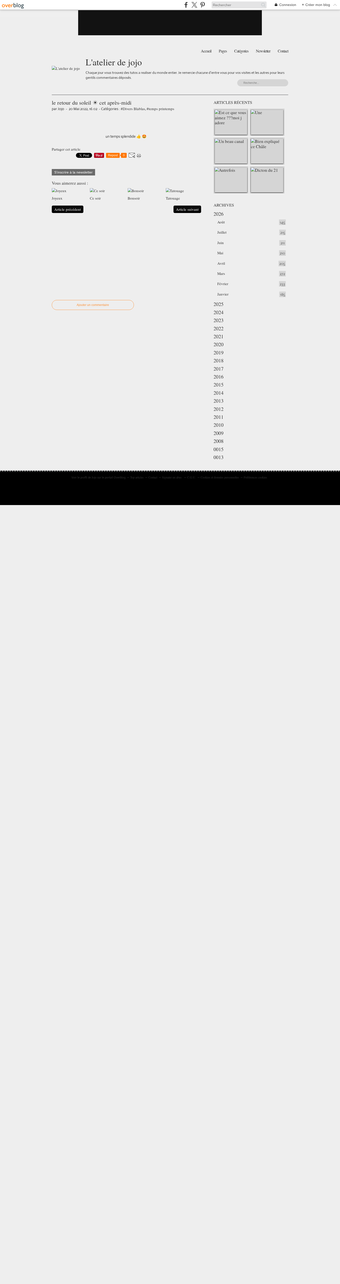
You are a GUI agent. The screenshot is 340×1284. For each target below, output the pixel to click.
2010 (219, 425)
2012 (219, 409)
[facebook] (186, 5)
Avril (221, 263)
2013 (219, 400)
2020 (219, 344)
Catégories (241, 50)
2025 (219, 304)
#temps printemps (160, 108)
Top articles (137, 477)
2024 (219, 312)
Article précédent (67, 209)
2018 (219, 360)
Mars (221, 273)
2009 (219, 433)
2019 (219, 352)
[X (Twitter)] (194, 5)
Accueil (206, 50)
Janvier (222, 294)
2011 (219, 417)
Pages (223, 50)
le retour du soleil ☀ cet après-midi (91, 102)
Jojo (94, 477)
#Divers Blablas (133, 108)
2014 (219, 392)
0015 (219, 449)
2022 (219, 328)
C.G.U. (191, 477)
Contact (283, 50)
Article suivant (187, 209)
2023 (219, 320)
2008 (219, 441)
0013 (219, 457)
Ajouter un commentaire (93, 305)
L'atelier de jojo (114, 62)
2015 (219, 384)
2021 (219, 336)
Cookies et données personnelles (220, 477)
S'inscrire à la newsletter (73, 172)
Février (222, 283)
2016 (219, 376)
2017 (219, 368)
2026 (219, 214)
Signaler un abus (172, 477)
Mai (220, 252)
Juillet (222, 232)
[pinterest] (202, 5)
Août (221, 221)
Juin (220, 242)
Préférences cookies (255, 477)
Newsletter (263, 50)
